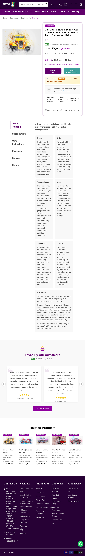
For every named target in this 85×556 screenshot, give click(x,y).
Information (43, 483)
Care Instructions (18, 142)
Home (7, 12)
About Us (39, 489)
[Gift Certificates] (65, 4)
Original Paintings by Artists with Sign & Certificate (26, 503)
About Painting (17, 125)
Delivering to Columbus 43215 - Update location (63, 64)
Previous (4, 384)
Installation (40, 517)
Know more (66, 91)
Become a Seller (74, 501)
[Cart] (81, 4)
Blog (21, 530)
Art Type (34, 12)
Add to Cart (53, 71)
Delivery (16, 158)
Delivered (48, 60)
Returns (16, 165)
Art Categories (19, 12)
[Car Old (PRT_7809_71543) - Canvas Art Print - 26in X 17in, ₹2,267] (76, 440)
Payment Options (58, 520)
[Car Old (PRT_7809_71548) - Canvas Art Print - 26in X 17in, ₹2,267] (59, 440)
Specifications (19, 134)
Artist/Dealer (75, 483)
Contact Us (40, 492)
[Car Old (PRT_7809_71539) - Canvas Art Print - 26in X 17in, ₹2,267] (43, 440)
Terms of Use (40, 496)
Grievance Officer (42, 504)
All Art (62, 12)
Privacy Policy (41, 500)
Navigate (25, 483)
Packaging (17, 151)
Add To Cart (12, 469)
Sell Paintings (74, 12)
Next (81, 384)
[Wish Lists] (76, 4)
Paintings (23, 526)
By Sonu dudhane (8, 455)
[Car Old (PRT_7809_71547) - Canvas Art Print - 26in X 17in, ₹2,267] (9, 440)
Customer (57, 483)
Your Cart (55, 495)
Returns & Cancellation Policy (56, 501)
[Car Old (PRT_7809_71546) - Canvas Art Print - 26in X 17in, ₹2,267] (26, 440)
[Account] (70, 4)
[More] (27, 11)
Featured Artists (49, 12)
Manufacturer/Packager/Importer (47, 507)
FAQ (53, 523)
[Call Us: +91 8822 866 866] (60, 4)
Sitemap (23, 533)
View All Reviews (42, 409)
